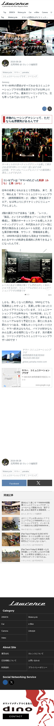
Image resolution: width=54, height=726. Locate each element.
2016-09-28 (16, 62)
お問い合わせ (34, 660)
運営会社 (5, 653)
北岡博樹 (15, 64)
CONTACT (15, 716)
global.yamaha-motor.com (35, 362)
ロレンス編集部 (29, 64)
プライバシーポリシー (37, 667)
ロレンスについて (35, 653)
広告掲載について (8, 660)
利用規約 (5, 667)
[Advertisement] (21, 405)
